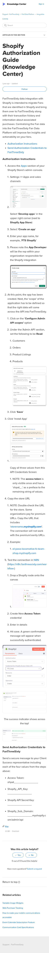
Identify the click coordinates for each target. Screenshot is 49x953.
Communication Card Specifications (18, 927)
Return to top (10, 882)
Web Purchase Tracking (13, 908)
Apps (24, 165)
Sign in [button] (41, 4)
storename (26, 526)
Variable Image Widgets (13, 903)
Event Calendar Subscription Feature (19, 922)
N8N (36, 560)
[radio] (18, 855)
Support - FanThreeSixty (11, 14)
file (7, 826)
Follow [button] (25, 89)
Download (15, 831)
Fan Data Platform (28, 14)
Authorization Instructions (22, 143)
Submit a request (34, 869)
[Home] (15, 4)
